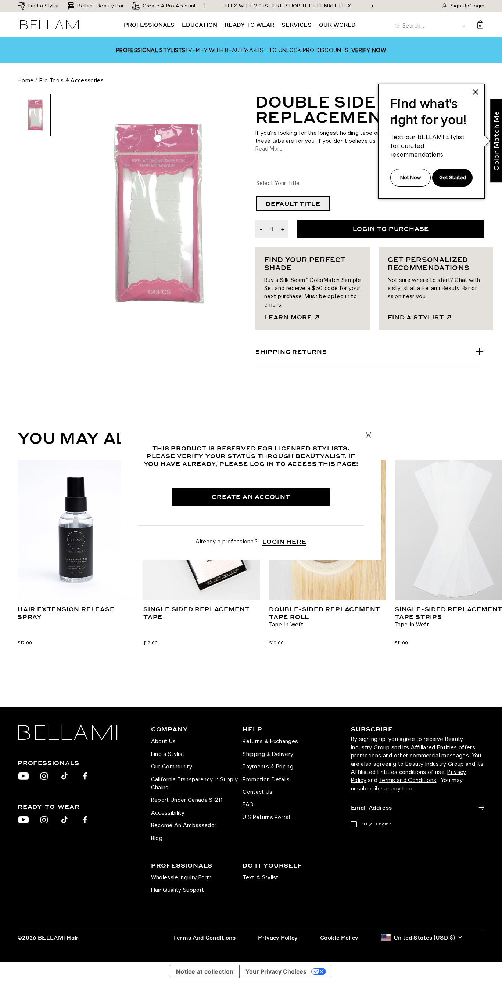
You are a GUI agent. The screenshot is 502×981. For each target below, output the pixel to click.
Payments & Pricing (268, 766)
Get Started (452, 177)
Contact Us (257, 792)
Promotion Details (266, 779)
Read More (269, 148)
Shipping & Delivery (268, 754)
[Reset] (464, 25)
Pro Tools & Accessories (71, 80)
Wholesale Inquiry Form (181, 877)
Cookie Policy (339, 937)
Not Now (410, 177)
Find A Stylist (416, 317)
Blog (156, 838)
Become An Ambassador (183, 825)
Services (297, 24)
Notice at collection (204, 971)
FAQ (248, 804)
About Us (163, 741)
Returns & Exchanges (270, 741)
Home (25, 80)
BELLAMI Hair (58, 937)
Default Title (293, 203)
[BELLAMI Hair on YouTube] (23, 776)
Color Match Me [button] (496, 141)
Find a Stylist (167, 754)
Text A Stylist (260, 877)
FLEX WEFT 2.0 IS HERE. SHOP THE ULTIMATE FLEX (288, 6)
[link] (475, 92)
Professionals (149, 24)
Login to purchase (391, 228)
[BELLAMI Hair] (74, 732)
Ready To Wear (249, 24)
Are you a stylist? (376, 824)
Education (199, 24)
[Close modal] (368, 435)
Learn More (288, 317)
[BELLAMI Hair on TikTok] (64, 776)
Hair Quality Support (177, 890)
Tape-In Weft (286, 624)
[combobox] (430, 25)
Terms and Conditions (407, 780)
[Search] (397, 25)
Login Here (284, 541)
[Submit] (481, 808)
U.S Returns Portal (266, 817)
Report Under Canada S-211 (186, 800)
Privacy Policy (277, 937)
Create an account (251, 496)
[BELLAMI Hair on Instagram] (44, 776)
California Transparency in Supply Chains (194, 783)
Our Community (171, 766)
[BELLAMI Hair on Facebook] (85, 776)
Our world (337, 24)
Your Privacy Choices (275, 971)
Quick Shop (76, 577)
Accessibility (167, 813)
